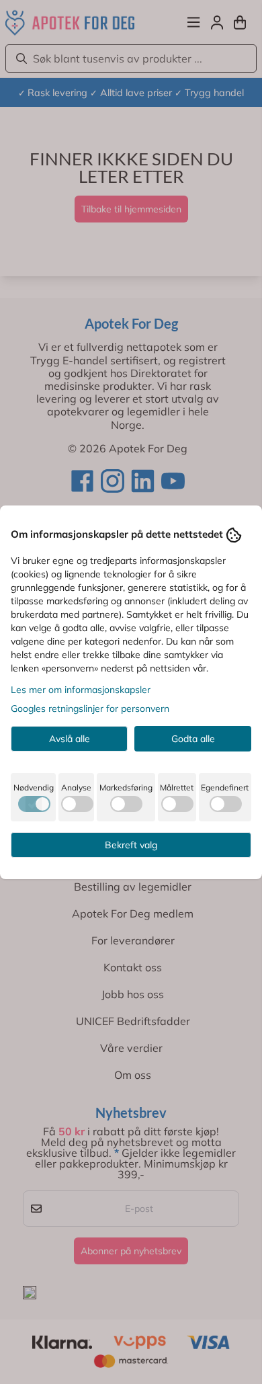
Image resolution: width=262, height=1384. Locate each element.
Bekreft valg (131, 845)
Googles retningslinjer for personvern (90, 708)
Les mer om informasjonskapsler (80, 690)
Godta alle (193, 739)
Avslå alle (69, 739)
